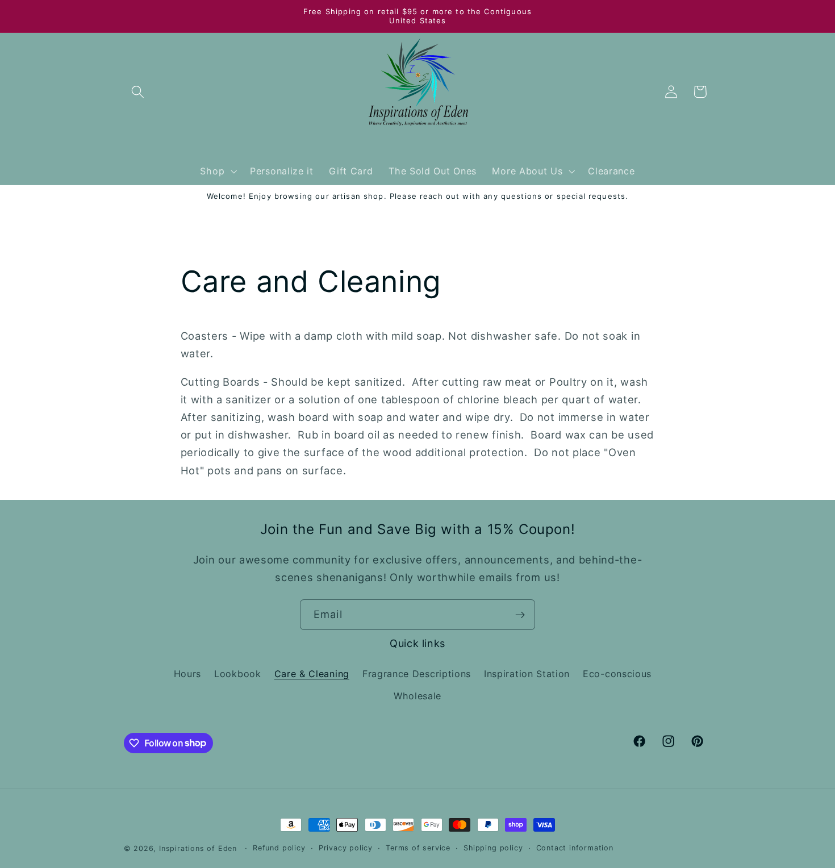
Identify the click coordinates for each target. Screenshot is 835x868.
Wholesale (417, 696)
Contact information (574, 848)
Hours (187, 673)
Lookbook (237, 673)
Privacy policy (346, 848)
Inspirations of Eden (198, 848)
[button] (138, 91)
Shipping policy (493, 848)
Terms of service (418, 848)
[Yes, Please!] (520, 614)
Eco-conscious (617, 673)
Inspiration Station (527, 673)
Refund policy (279, 848)
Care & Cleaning (311, 673)
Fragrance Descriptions (416, 673)
